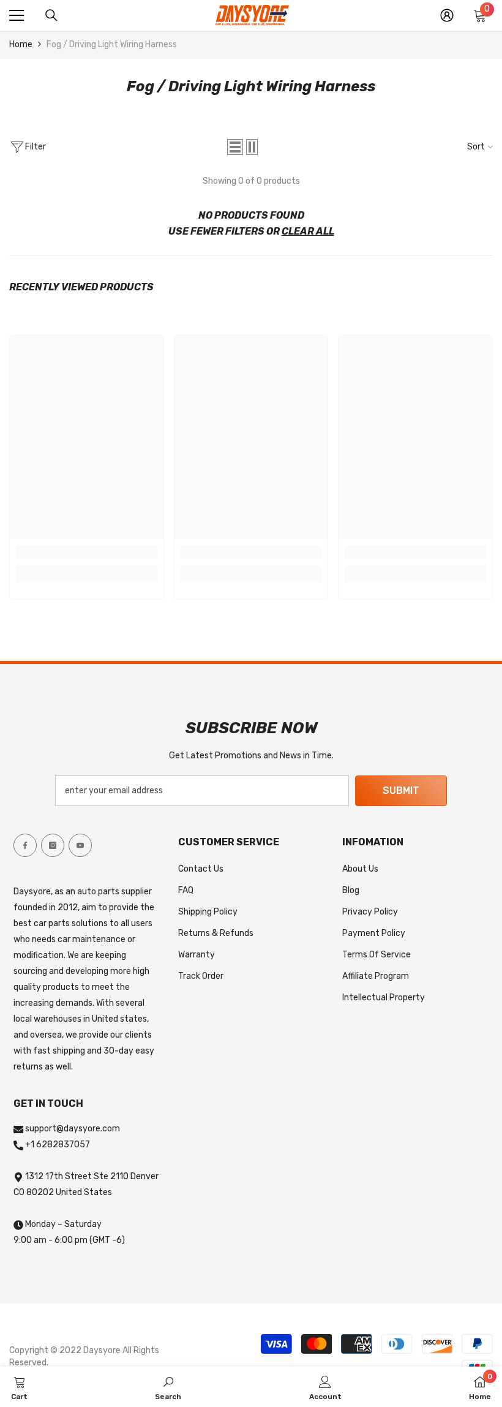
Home (20, 44)
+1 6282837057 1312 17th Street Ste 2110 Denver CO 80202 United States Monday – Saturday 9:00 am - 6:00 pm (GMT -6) (86, 1192)
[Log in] (447, 15)
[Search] (51, 15)
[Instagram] (52, 845)
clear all (308, 231)
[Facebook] (25, 845)
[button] (235, 147)
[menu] (16, 15)
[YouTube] (80, 845)
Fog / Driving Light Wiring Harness (112, 44)
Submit (401, 790)
